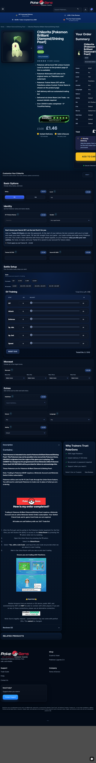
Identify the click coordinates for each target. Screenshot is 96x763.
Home (2, 27)
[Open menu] (3, 9)
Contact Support (10, 697)
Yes (35, 197)
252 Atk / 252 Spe (25, 286)
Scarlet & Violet (54, 655)
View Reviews (89, 472)
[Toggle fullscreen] (7, 715)
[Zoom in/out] (2, 715)
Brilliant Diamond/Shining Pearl (16, 27)
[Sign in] (85, 9)
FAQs (2, 676)
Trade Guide (5, 672)
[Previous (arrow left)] (2, 723)
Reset (87, 174)
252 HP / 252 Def (54, 286)
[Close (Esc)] (18, 715)
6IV (14, 280)
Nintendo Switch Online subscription (34, 515)
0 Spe (27, 280)
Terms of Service (54, 672)
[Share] (13, 715)
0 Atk (20, 280)
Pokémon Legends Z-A (56, 660)
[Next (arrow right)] (7, 723)
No (14, 197)
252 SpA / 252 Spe (40, 286)
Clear (35, 280)
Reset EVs (12, 351)
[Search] (77, 8)
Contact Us (4, 680)
